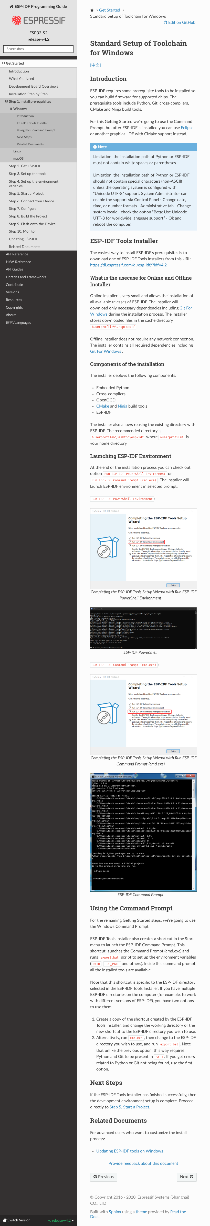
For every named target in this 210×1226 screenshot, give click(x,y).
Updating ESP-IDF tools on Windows (129, 1151)
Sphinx (115, 1212)
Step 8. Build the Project (28, 216)
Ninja (122, 406)
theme (141, 1212)
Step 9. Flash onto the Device (32, 224)
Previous (105, 1177)
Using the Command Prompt (36, 130)
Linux (17, 151)
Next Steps (24, 137)
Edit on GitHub (181, 22)
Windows (20, 109)
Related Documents (30, 144)
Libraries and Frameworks (26, 277)
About (11, 315)
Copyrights (14, 307)
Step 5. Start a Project (26, 193)
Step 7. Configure (22, 209)
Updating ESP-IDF (23, 239)
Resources (14, 300)
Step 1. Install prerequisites (30, 101)
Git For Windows (105, 351)
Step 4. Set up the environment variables (33, 184)
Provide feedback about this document (143, 1163)
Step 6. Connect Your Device (31, 201)
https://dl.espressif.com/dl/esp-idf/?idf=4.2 (128, 265)
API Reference (17, 254)
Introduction (19, 71)
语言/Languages (18, 323)
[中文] (95, 65)
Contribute (14, 285)
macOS (18, 158)
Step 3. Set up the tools (27, 174)
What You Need (21, 79)
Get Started (15, 63)
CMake (102, 406)
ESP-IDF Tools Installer (32, 123)
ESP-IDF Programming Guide (40, 7)
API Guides (14, 269)
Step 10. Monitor (22, 231)
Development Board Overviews (33, 86)
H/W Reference (18, 262)
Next (185, 1177)
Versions (12, 292)
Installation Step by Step (28, 94)
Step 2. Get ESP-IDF (25, 166)
